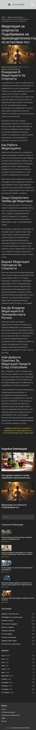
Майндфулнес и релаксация (18, 617)
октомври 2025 (18, 689)
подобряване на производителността (18, 430)
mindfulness (27, 281)
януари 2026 (18, 679)
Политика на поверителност (11, 715)
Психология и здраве (18, 624)
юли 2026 (18, 659)
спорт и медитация (25, 433)
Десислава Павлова (10, 67)
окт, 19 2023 (23, 67)
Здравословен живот (18, 641)
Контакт (4, 721)
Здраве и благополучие (15, 17)
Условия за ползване (8, 712)
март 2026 (18, 672)
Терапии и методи (18, 631)
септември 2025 (18, 692)
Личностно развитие (18, 637)
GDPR (3, 718)
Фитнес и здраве (18, 627)
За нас (4, 709)
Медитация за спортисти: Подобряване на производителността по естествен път (14, 506)
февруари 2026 (18, 676)
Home (3, 17)
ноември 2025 (18, 686)
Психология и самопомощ (18, 644)
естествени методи (10, 433)
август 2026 (18, 655)
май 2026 (18, 666)
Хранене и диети (18, 620)
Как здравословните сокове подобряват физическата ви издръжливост (16, 476)
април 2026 (18, 669)
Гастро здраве (18, 634)
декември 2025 (18, 682)
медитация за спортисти (21, 428)
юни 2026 (18, 662)
